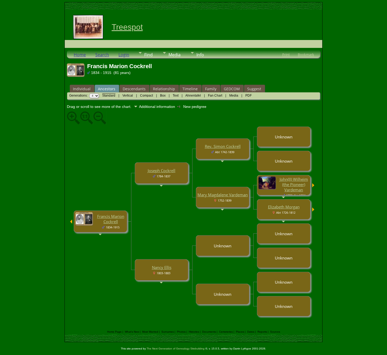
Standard (108, 95)
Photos (181, 331)
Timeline (190, 88)
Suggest (254, 88)
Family (210, 88)
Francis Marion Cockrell (110, 219)
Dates (250, 331)
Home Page (114, 331)
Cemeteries (226, 331)
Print (286, 54)
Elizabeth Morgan (284, 206)
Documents (209, 331)
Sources (275, 331)
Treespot (127, 27)
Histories (194, 331)
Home (80, 55)
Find (148, 55)
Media (174, 55)
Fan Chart (215, 95)
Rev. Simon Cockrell (223, 146)
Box (163, 95)
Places (240, 331)
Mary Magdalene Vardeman (222, 194)
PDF (248, 95)
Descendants (134, 88)
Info (200, 55)
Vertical (127, 95)
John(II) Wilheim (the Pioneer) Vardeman (294, 184)
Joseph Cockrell (161, 170)
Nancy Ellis (161, 267)
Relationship (164, 88)
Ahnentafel (193, 95)
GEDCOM (232, 88)
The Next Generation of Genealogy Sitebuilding (176, 348)
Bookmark (306, 54)
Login (123, 55)
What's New (132, 331)
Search (102, 55)
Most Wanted (150, 331)
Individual (82, 88)
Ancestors (106, 88)
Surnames (167, 331)
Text (175, 95)
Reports (262, 331)
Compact (146, 95)
